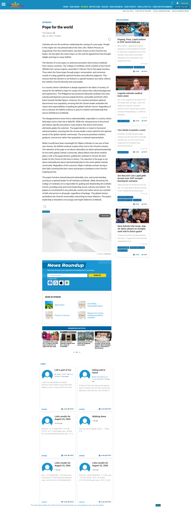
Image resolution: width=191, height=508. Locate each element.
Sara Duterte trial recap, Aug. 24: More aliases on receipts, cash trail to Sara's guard (131, 229)
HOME (65, 7)
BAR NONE (97, 377)
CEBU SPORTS (130, 7)
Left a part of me (63, 370)
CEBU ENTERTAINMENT (162, 7)
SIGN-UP (97, 275)
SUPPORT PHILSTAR (181, 7)
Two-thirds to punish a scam (131, 130)
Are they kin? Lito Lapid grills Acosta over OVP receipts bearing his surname (131, 178)
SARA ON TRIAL (128, 11)
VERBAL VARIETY (61, 374)
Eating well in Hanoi (98, 371)
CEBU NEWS (74, 7)
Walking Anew (99, 416)
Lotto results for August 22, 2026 (100, 464)
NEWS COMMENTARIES (180, 11)
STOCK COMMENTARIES (161, 11)
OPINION (84, 7)
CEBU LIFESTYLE (144, 7)
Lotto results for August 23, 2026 (63, 464)
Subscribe (184, 3)
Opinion (46, 22)
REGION (105, 7)
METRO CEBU (94, 7)
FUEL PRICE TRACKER (143, 11)
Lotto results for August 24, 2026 (63, 417)
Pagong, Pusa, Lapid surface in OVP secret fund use (131, 40)
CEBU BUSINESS (116, 7)
